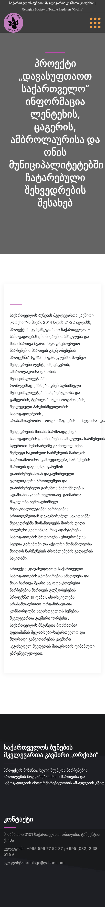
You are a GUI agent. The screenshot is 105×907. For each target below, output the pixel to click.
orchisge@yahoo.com (44, 862)
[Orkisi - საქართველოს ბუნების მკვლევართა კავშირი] (13, 22)
